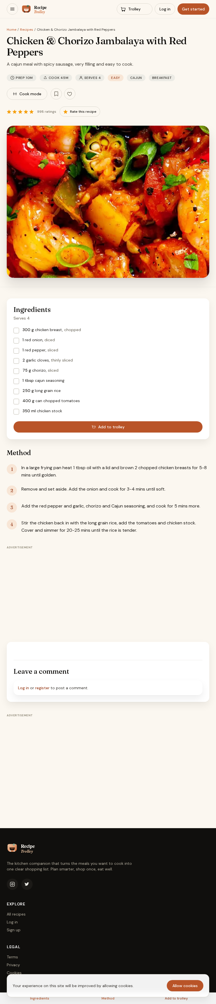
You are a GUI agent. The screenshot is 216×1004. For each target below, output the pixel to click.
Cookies (14, 972)
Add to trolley (111, 426)
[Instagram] (12, 884)
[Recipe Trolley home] (42, 9)
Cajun (136, 78)
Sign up (14, 929)
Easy (115, 78)
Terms (12, 956)
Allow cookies (185, 985)
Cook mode (30, 93)
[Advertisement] (108, 591)
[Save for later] (56, 93)
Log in (164, 9)
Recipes (26, 29)
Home (11, 29)
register (42, 687)
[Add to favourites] (69, 93)
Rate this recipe (83, 111)
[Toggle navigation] (12, 9)
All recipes (16, 914)
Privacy (13, 964)
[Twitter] (27, 884)
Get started (193, 9)
